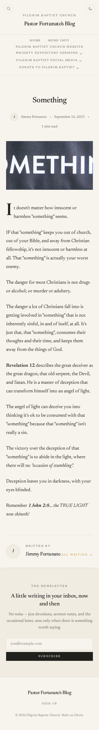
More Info (58, 40)
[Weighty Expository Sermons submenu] (81, 54)
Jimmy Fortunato (42, 554)
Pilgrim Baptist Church (49, 15)
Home (35, 40)
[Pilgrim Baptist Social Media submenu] (80, 61)
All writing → (77, 554)
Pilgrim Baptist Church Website (50, 47)
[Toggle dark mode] (90, 8)
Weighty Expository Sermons (47, 53)
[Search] (8, 8)
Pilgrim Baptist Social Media (46, 60)
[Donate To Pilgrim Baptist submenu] (77, 68)
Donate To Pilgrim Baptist (47, 67)
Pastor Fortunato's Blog (49, 24)
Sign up (49, 703)
